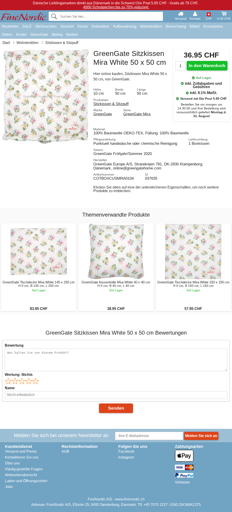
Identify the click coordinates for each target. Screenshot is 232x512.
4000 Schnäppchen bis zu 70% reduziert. (116, 7)
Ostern (7, 34)
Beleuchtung (176, 26)
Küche (82, 26)
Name (10, 388)
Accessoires (213, 26)
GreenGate (39, 34)
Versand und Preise (21, 451)
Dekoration (100, 26)
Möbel (195, 26)
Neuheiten (10, 26)
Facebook (126, 451)
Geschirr (67, 26)
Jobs (9, 487)
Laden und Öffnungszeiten (26, 481)
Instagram (126, 457)
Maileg (57, 34)
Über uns (12, 463)
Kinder (21, 34)
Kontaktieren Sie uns (22, 457)
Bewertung (14, 345)
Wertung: (19, 375)
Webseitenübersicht (21, 475)
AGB (65, 451)
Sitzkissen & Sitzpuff (111, 103)
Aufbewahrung (124, 26)
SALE (27, 26)
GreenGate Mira (136, 114)
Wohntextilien (151, 26)
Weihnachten (46, 26)
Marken (72, 34)
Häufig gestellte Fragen (24, 469)
